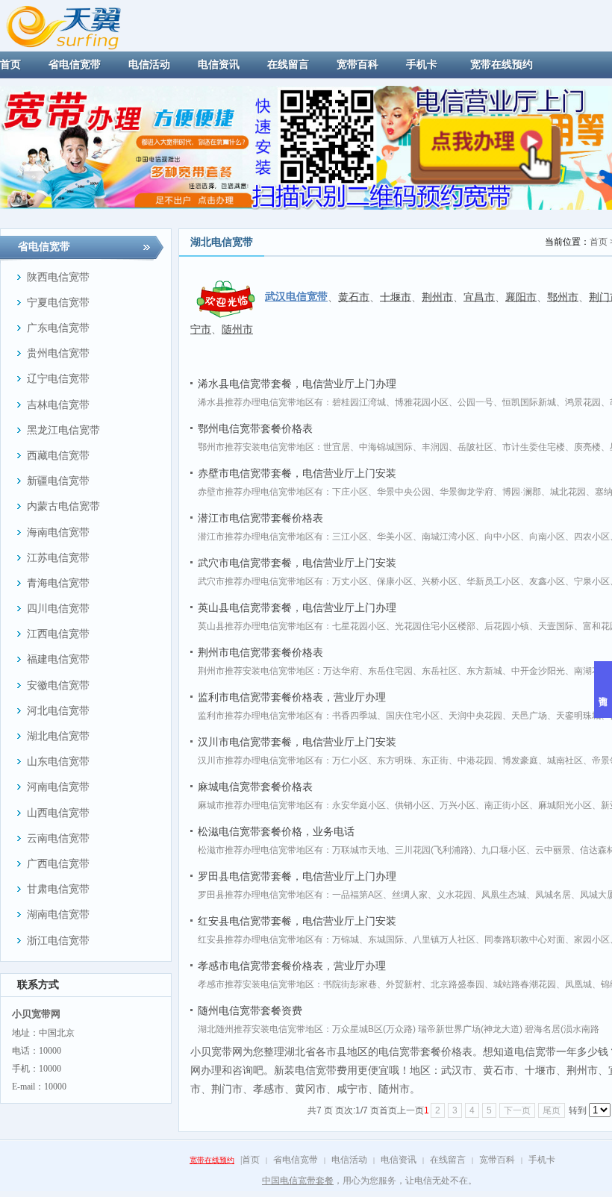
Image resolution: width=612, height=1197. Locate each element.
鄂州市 (562, 296)
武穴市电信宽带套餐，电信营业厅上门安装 (297, 563)
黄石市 (353, 296)
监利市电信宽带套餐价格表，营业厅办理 (292, 697)
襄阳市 (521, 296)
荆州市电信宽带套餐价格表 (260, 652)
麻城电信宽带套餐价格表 (255, 787)
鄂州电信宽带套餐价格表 (255, 428)
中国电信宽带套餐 (298, 1180)
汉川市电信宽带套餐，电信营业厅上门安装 (297, 742)
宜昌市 (479, 296)
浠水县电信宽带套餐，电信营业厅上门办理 (297, 384)
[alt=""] (77, 24)
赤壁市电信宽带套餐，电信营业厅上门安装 (297, 473)
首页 (599, 242)
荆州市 (437, 296)
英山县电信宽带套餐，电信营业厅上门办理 (297, 607)
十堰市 (395, 296)
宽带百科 (497, 1159)
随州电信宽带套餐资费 (250, 1010)
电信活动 (349, 1159)
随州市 (237, 329)
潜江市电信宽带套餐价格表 (260, 518)
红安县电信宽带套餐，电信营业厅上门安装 (297, 921)
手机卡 (541, 1159)
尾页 (552, 1110)
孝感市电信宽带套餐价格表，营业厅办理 (292, 966)
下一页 (517, 1110)
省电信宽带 (295, 1159)
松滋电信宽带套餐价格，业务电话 (276, 831)
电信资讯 (398, 1159)
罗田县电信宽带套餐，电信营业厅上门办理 (297, 876)
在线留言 (448, 1159)
